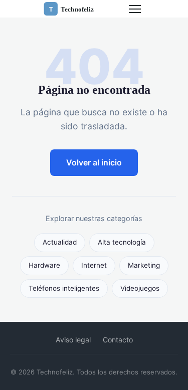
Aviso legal (73, 339)
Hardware (44, 265)
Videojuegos (139, 288)
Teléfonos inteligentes (64, 288)
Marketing (144, 265)
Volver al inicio (94, 162)
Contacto (118, 339)
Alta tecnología (122, 242)
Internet (94, 265)
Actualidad (60, 242)
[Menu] (135, 9)
